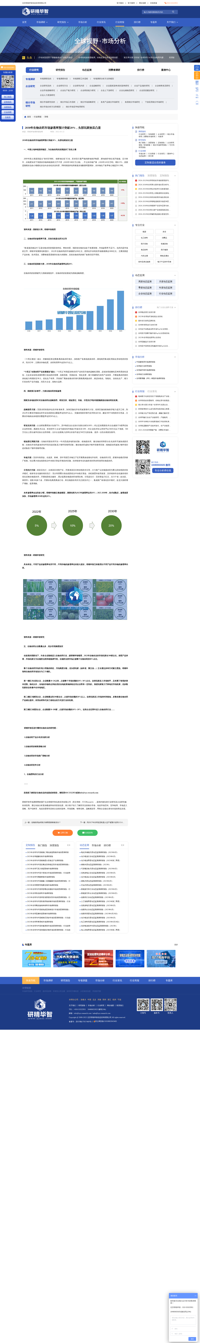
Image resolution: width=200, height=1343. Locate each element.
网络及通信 (164, 256)
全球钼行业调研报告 (144, 374)
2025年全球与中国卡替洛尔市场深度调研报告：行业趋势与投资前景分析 (48, 873)
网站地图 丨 (112, 1005)
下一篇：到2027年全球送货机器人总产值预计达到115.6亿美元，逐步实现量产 (103, 822)
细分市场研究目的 (47, 102)
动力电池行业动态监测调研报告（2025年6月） (99, 856)
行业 (171, 307)
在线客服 (153, 3)
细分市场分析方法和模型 (50, 107)
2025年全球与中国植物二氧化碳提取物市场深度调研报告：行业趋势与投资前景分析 (48, 852)
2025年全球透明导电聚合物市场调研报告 (42, 885)
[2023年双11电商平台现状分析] (161, 958)
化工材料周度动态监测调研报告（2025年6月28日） (100, 922)
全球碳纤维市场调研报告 (145, 370)
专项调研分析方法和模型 (103, 79)
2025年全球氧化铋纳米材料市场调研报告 (42, 905)
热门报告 (8, 97)
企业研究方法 (62, 86)
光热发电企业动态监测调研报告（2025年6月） (99, 873)
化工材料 (144, 238)
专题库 (153, 22)
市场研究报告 (27, 991)
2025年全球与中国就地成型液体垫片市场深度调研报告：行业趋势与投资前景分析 (48, 910)
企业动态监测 (145, 293)
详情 (46, 117)
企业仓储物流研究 (126, 90)
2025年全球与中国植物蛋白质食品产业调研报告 (45, 860)
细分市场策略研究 (87, 102)
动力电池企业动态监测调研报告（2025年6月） (99, 877)
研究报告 (61, 22)
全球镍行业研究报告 (144, 366)
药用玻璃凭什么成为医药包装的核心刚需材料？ (148, 57)
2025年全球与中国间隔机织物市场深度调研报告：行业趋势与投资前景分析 (48, 930)
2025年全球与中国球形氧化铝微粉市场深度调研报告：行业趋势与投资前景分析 (48, 889)
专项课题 (82, 980)
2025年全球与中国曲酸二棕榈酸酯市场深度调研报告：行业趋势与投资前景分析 (48, 881)
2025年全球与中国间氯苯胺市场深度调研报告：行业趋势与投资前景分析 (48, 926)
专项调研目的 (45, 79)
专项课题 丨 (148, 145)
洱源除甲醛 (96, 991)
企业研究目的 (45, 86)
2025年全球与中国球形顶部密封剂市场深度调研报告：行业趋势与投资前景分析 (48, 897)
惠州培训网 (47, 991)
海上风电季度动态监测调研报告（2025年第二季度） (101, 930)
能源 (144, 232)
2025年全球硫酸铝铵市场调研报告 (40, 856)
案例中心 (166, 69)
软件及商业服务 (144, 262)
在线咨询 (89, 833)
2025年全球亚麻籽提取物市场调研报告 (42, 914)
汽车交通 (144, 256)
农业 (164, 232)
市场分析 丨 (143, 154)
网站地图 (142, 3)
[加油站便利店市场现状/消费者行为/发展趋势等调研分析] (98, 958)
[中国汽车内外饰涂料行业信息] (67, 958)
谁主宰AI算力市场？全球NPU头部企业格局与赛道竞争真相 (104, 57)
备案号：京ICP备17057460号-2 (81, 1021)
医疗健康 (164, 250)
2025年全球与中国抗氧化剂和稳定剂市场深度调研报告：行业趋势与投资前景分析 (48, 865)
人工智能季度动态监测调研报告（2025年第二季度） (101, 901)
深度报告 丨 (153, 143)
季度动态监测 (145, 287)
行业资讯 (101, 22)
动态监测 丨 (143, 156)
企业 (163, 307)
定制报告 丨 (162, 143)
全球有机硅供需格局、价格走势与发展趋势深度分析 (59, 57)
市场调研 (40, 22)
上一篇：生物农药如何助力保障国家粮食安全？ (43, 822)
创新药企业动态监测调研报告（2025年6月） (98, 909)
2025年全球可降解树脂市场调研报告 (41, 877)
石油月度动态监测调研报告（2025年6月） (97, 885)
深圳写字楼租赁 (73, 991)
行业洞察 (8, 112)
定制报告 (8, 102)
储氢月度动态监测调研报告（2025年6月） (97, 881)
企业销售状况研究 (162, 86)
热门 (159, 307)
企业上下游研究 (107, 90)
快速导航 (30, 980)
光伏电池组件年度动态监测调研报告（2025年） (99, 926)
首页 (24, 22)
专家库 (160, 136)
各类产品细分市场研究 (110, 102)
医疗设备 (144, 244)
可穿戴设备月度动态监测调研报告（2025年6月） (99, 869)
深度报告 (8, 107)
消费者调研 (114, 69)
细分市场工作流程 (67, 102)
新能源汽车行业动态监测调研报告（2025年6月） (99, 889)
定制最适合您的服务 (155, 162)
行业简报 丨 (153, 154)
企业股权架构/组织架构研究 (117, 86)
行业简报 (119, 22)
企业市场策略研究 (47, 90)
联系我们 (120, 1005)
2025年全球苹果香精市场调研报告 (40, 922)
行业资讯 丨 (162, 154)
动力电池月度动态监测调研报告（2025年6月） (99, 918)
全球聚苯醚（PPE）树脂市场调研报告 (150, 378)
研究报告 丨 (83, 1005)
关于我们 (171, 22)
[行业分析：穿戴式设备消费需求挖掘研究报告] (130, 958)
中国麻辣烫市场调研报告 (145, 362)
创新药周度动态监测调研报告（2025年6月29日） (100, 914)
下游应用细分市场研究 (154, 102)
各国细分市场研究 (132, 102)
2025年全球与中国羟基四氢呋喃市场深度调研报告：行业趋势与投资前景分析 (48, 901)
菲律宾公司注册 (59, 991)
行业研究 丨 (143, 134)
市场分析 (82, 22)
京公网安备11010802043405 (106, 1021)
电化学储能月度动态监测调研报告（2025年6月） (99, 852)
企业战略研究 (95, 86)
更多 (68, 845)
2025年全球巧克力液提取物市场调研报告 (42, 869)
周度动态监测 (145, 281)
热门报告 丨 (143, 143)
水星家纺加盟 (85, 991)
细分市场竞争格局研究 (75, 107)
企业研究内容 (78, 86)
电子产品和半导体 (164, 262)
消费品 (164, 238)
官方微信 (120, 3)
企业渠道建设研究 (146, 90)
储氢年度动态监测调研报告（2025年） (96, 864)
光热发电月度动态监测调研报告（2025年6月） (99, 905)
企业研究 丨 (162, 134)
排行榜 (137, 22)
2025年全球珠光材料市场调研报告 (40, 893)
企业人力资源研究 (47, 95)
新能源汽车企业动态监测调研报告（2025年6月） (99, 893)
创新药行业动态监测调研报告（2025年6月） (98, 897)
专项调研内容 (62, 79)
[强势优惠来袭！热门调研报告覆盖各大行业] (36, 958)
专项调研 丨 (153, 134)
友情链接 (26, 988)
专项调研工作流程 (80, 79)
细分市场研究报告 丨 (161, 145)
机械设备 (164, 244)
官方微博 (131, 3)
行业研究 (37, 991)
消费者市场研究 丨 (150, 136)
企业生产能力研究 (67, 90)
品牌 (167, 307)
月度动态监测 (165, 281)
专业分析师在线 (163, 470)
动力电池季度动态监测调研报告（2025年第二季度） (101, 860)
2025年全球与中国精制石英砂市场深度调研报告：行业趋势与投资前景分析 (48, 918)
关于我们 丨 (73, 1005)
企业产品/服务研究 (142, 86)
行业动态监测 (165, 293)
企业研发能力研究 (87, 90)
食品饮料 (144, 250)
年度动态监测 (165, 287)
